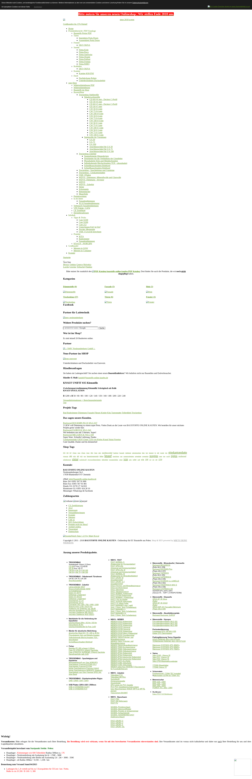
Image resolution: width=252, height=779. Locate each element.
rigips (174, 456)
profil (168, 456)
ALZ (70, 508)
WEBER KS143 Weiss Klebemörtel (124, 633)
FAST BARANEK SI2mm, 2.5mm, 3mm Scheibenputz (123, 614)
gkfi (81, 456)
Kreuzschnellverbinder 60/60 (79, 589)
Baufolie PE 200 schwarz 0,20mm (82, 648)
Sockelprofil (115, 679)
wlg (142, 459)
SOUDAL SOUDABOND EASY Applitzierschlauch (122, 716)
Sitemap (71, 517)
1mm (79, 453)
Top (64, 403)
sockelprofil (83, 459)
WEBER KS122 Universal (120, 627)
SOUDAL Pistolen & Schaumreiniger (124, 711)
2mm (88, 453)
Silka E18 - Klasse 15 (161, 659)
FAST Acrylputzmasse (119, 588)
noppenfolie (145, 456)
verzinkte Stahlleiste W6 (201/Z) (81, 612)
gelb (158, 453)
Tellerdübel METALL (118, 677)
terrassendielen (113, 459)
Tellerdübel (127, 413)
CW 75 (77, 570)
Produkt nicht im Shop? (78, 524)
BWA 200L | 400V (159, 686)
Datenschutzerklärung (140, 3)
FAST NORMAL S (123, 563)
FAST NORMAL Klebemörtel (121, 594)
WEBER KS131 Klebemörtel (121, 625)
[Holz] (149, 292)
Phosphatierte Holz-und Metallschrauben (84, 635)
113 (150, 459)
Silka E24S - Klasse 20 (161, 655)
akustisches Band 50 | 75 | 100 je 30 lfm (84, 633)
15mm (75, 453)
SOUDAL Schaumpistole (120, 713)
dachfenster (128, 453)
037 (71, 453)
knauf (108, 456)
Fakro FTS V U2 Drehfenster (162, 694)
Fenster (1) (151, 297)
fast (147, 453)
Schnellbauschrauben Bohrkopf (80, 642)
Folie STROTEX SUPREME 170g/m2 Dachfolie (87, 652)
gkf (78, 456)
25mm (83, 453)
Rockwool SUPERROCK (162, 577)
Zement (113, 691)
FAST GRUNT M (117, 579)
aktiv (99, 453)
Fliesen (97, 413)
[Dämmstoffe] (69, 292)
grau (85, 456)
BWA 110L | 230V (159, 682)
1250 (160, 459)
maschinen (116, 456)
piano (160, 456)
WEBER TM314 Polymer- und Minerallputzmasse (122, 638)
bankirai (115, 453)
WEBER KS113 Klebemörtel (121, 624)
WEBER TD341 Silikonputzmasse (123, 649)
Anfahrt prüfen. (74, 527)
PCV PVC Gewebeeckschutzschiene (125, 687)
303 (156, 459)
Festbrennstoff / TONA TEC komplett (167, 674)
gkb (70, 456)
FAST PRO (115, 699)
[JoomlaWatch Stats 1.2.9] (81, 536)
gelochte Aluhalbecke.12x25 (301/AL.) (83, 611)
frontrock (151, 453)
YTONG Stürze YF (160, 667)
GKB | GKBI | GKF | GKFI (79, 681)
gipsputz (65, 456)
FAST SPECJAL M (123, 571)
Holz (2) (149, 286)
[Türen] (108, 302)
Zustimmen (38, 7)
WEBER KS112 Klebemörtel (121, 622)
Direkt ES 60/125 (77, 598)
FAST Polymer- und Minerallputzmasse (125, 586)
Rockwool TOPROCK (161, 573)
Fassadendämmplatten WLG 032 (165, 624)
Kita (109, 413)
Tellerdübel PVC (117, 675)
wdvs (130, 459)
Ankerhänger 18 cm (76, 603)
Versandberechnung (76, 513)
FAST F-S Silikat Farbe (119, 603)
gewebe (162, 453)
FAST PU (114, 703)
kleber (101, 456)
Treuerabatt (73, 529)
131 (153, 459)
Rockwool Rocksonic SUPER (164, 615)
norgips (153, 456)
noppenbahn (138, 456)
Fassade (90, 413)
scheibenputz (67, 459)
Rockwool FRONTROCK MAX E (165, 585)
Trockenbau (137, 413)
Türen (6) (109, 297)
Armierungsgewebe (118, 681)
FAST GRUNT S (117, 725)
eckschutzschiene (136, 453)
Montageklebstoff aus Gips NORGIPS (83, 662)
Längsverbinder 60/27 (77, 587)
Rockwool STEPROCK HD (163, 589)
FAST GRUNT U (117, 723)
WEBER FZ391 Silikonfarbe (121, 665)
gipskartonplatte (177, 452)
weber (134, 460)
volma (120, 459)
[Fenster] (150, 302)
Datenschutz (73, 531)
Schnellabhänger (75, 591)
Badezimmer (72, 413)
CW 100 (85, 570)
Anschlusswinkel (75, 581)
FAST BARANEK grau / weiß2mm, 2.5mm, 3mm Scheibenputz (123, 606)
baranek (121, 453)
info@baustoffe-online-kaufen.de (82, 479)
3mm (95, 453)
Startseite (67, 257)
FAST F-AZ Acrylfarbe (119, 599)
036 (68, 453)
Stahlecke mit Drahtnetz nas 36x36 (82, 609)
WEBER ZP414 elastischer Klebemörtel (126, 659)
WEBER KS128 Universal (120, 629)
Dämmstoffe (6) (70, 286)
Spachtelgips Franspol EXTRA (80, 666)
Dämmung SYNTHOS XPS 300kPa (166, 645)
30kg (92, 453)
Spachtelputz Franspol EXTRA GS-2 (82, 664)
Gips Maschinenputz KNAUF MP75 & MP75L (128, 689)
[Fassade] (109, 292)
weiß (139, 459)
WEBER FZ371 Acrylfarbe (120, 661)
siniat (75, 459)
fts (155, 453)
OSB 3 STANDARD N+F (78, 689)
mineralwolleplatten (129, 456)
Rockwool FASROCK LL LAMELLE (166, 581)
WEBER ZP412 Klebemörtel (121, 655)
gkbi (74, 456)
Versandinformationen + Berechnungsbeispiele (82, 400)
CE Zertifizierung (75, 505)
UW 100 (85, 572)
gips (166, 453)
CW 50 (71, 570)
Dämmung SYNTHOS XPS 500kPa (166, 647)
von (126, 459)
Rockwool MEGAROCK (161, 565)
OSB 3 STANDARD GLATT (79, 687)
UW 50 (71, 572)
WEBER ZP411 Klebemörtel (121, 653)
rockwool (182, 456)
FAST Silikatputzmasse (120, 592)
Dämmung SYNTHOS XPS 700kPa (166, 649)
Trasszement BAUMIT (119, 693)
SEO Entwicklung (76, 522)
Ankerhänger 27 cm (76, 601)
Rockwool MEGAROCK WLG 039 (78, 435)
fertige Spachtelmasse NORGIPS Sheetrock (86, 670)
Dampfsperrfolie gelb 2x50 (79, 654)
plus (164, 456)
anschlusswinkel (107, 453)
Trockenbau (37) (70, 297)
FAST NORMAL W (124, 575)
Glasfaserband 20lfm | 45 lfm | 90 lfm (83, 623)
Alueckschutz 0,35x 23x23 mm (80, 607)
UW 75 (77, 572)
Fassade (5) (110, 286)
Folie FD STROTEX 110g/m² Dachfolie (83, 650)
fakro (143, 453)
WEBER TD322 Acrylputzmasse (123, 647)
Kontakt (71, 515)
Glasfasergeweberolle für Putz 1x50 (82, 627)
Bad (65, 413)
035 (64, 453)
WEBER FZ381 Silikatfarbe (121, 663)
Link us (71, 520)
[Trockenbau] (69, 302)
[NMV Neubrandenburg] (73, 317)
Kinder (104, 413)
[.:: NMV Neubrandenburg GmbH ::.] (79, 348)
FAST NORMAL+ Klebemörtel (122, 598)
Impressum (72, 510)
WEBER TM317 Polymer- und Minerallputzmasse (122, 642)
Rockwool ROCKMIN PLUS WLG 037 (80, 423)
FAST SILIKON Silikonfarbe (121, 601)
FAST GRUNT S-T (118, 583)
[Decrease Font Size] (64, 260)
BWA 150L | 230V (159, 684)
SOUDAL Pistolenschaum (120, 707)
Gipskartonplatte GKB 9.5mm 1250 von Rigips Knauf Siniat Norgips (92, 439)
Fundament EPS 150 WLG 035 (164, 631)
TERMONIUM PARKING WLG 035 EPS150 (169, 641)
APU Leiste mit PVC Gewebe (122, 685)
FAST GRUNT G (117, 721)
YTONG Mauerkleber (160, 665)
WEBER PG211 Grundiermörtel (122, 635)
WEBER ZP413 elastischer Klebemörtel (126, 657)
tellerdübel (105, 459)
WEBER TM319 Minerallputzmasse (124, 645)
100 (146, 459)
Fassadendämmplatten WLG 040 (165, 625)
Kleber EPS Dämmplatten (162, 633)
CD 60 (71, 566)
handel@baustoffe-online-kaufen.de (93, 378)
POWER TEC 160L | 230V (162, 688)
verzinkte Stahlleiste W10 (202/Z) (81, 614)
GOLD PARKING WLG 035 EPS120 (166, 639)
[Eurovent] (70, 359)
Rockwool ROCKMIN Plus (162, 569)
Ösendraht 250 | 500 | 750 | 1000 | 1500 (84, 605)
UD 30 (71, 568)
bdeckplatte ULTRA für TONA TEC (167, 675)
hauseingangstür (93, 456)
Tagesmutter (116, 413)
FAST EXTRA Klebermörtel (121, 596)
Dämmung (82, 413)
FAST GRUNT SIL (118, 727)
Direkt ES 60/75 (77, 594)
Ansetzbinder (116, 683)
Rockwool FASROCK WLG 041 (77, 430)
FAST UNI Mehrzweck (119, 701)
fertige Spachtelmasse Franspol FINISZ (84, 668)
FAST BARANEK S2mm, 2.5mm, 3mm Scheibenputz (123, 610)
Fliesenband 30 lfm (76, 625)
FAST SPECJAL (123, 567)
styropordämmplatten (94, 459)
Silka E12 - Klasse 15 (161, 657)
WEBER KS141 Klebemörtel (121, 631)
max (121, 456)
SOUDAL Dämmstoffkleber (121, 709)
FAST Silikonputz (117, 590)
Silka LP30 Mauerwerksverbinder (165, 661)
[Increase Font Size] (63, 260)
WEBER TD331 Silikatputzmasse (123, 651)
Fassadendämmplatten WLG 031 (165, 622)
